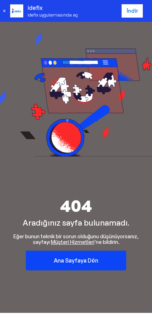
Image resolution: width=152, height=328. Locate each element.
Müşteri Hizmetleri (72, 242)
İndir (132, 10)
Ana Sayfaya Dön (76, 260)
